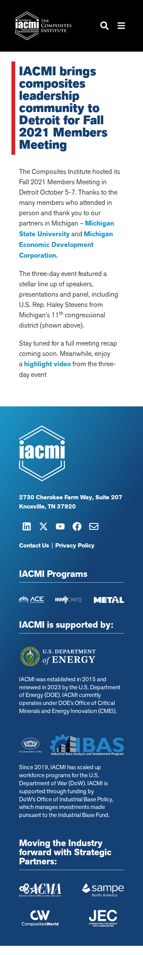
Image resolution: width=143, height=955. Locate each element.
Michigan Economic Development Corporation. (66, 244)
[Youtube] (60, 526)
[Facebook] (77, 526)
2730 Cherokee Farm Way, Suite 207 (70, 497)
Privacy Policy (75, 545)
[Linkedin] (26, 526)
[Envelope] (93, 526)
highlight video (47, 364)
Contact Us (34, 545)
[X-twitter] (43, 526)
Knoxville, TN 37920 (47, 506)
